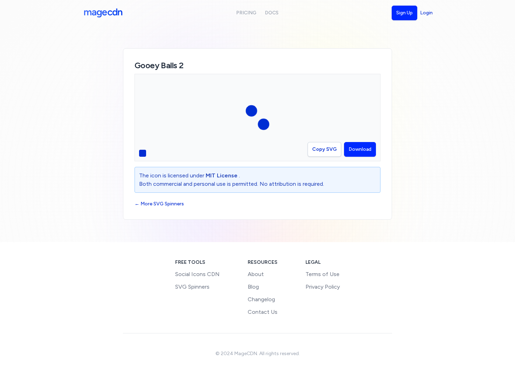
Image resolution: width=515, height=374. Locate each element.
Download (360, 149)
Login (426, 13)
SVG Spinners (192, 286)
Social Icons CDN (197, 274)
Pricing (246, 13)
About (256, 274)
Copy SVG (324, 149)
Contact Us (262, 312)
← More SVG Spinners (159, 204)
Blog (253, 286)
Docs (272, 13)
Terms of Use (322, 274)
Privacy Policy (322, 286)
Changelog (261, 299)
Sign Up (404, 13)
